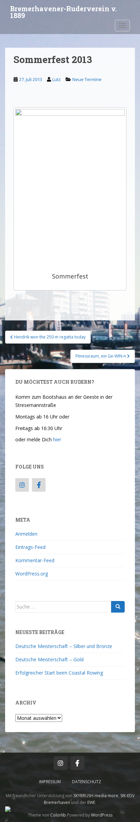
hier (57, 439)
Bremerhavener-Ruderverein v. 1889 (63, 10)
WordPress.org (31, 573)
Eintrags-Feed (30, 547)
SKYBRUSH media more (95, 796)
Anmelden (26, 534)
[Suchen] (118, 607)
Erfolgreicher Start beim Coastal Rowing (59, 672)
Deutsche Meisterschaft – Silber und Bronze (63, 646)
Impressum (50, 782)
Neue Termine (87, 79)
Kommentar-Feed (34, 560)
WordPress (101, 815)
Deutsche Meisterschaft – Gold (49, 659)
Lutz (56, 79)
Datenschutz (86, 782)
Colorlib (58, 815)
